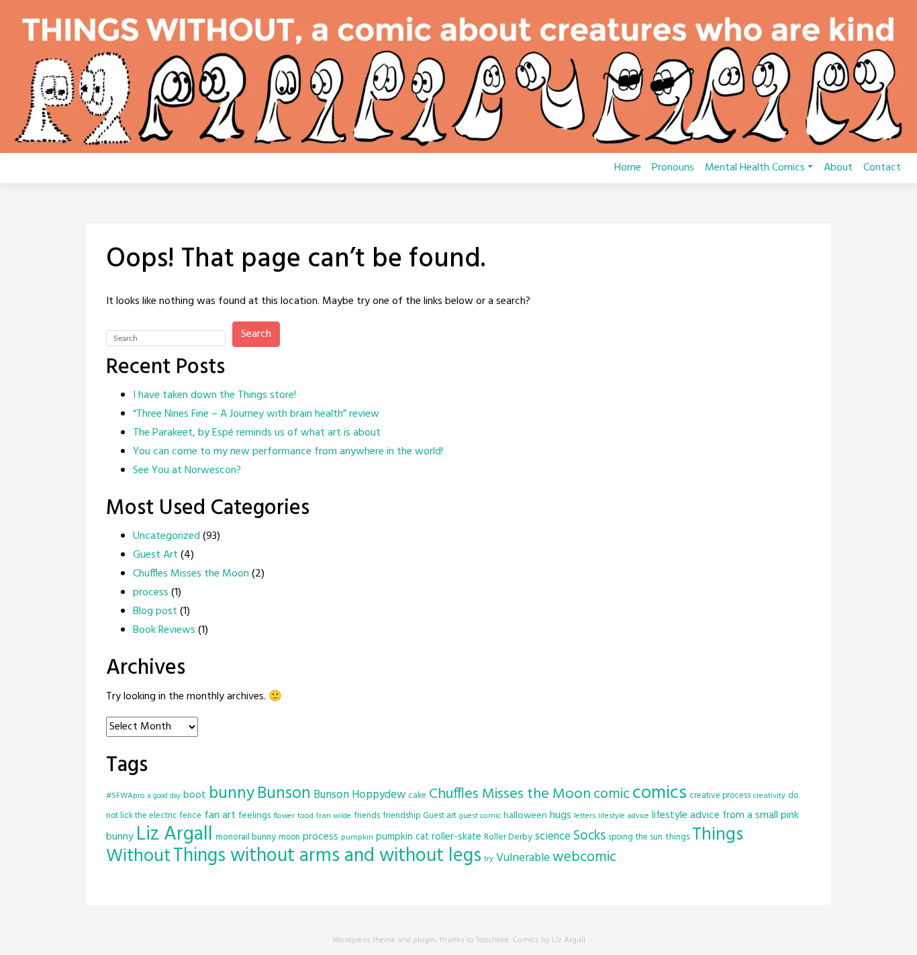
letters (584, 815)
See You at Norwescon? (187, 470)
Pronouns (673, 168)
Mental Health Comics (755, 168)
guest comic (480, 815)
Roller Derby (508, 837)
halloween (525, 815)
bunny (231, 794)
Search (256, 334)
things (677, 837)
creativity (769, 795)
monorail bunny (245, 837)
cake (417, 796)
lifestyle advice (623, 815)
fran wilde (333, 815)
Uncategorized (166, 536)
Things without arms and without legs (327, 856)
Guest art (439, 816)
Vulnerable (523, 858)
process (150, 592)
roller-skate (456, 837)
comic (611, 794)
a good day (164, 796)
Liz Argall (174, 834)
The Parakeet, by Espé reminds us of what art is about (257, 433)
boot (194, 795)
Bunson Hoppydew (359, 795)
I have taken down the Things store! (214, 395)
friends (367, 816)
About (838, 168)
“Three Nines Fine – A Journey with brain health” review (256, 414)
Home (627, 168)
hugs (560, 815)
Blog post (155, 611)
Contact (882, 168)
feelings (254, 815)
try (488, 858)
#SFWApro (125, 795)
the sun (649, 837)
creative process (720, 796)
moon (289, 837)
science (553, 837)
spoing (620, 837)
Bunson (284, 794)
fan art (220, 815)
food (305, 815)
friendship (401, 816)
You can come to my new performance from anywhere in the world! (288, 451)
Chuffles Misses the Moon (191, 574)
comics (659, 793)
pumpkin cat (402, 837)
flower (284, 815)
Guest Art (155, 555)
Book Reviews (164, 630)
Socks (589, 836)
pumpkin (357, 837)
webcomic (584, 857)
